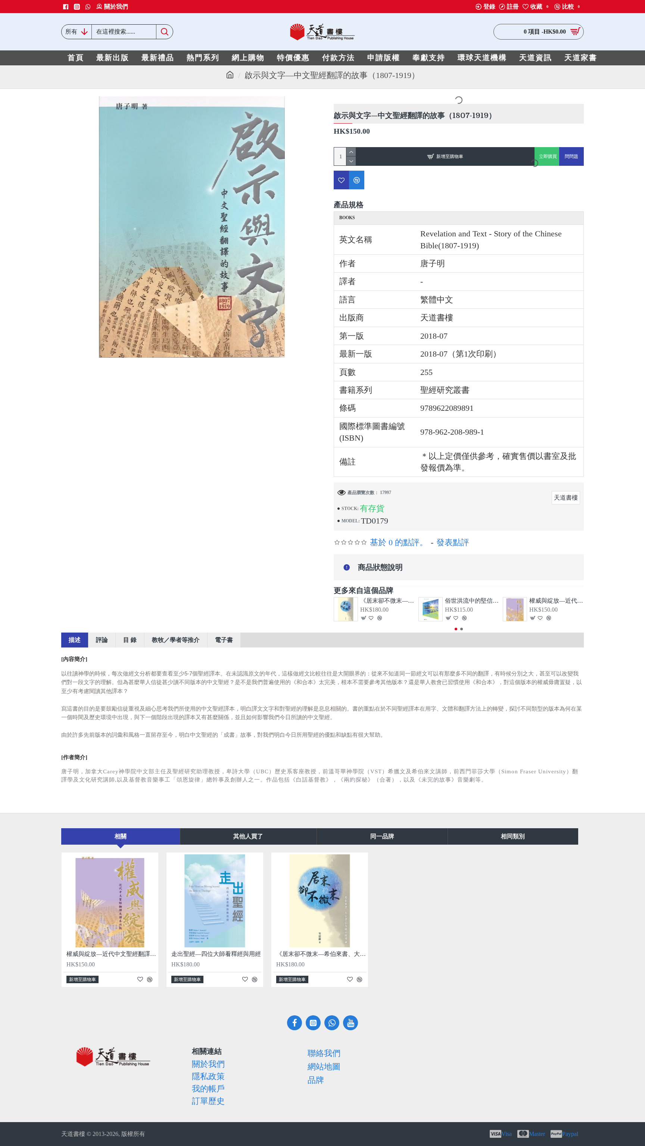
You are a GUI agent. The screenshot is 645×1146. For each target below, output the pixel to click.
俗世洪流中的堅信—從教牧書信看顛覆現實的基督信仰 (472, 600)
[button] (456, 629)
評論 (102, 640)
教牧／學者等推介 (176, 640)
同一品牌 (382, 836)
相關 (121, 836)
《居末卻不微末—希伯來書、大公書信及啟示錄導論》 (387, 600)
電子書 (224, 640)
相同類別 (513, 836)
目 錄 (130, 640)
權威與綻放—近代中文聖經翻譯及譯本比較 (556, 600)
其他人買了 (248, 836)
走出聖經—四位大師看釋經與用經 (216, 954)
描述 (75, 640)
